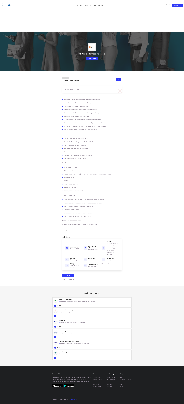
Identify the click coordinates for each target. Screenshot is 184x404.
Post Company (111, 382)
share (68, 275)
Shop (121, 386)
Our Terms (123, 384)
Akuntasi (73, 230)
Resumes (109, 386)
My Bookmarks (111, 380)
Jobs (94, 382)
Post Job (109, 384)
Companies (96, 377)
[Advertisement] (92, 21)
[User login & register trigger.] (169, 5)
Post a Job (176, 5)
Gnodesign (74, 399)
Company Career (125, 380)
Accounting (73, 260)
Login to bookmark (118, 79)
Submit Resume (97, 386)
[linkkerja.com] (6, 5)
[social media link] (130, 399)
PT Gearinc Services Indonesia (92, 54)
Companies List (97, 380)
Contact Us (123, 382)
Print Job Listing (69, 279)
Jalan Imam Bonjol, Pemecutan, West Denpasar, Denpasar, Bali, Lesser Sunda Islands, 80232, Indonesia (112, 248)
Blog (121, 377)
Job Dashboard (111, 377)
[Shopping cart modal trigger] (166, 5)
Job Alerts (96, 384)
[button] (82, 5)
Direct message (92, 58)
